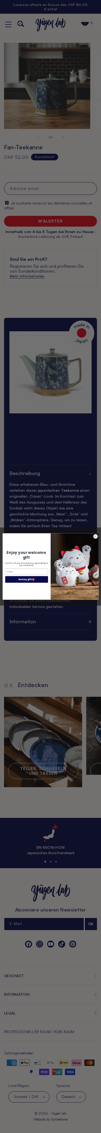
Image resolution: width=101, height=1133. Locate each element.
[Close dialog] (95, 536)
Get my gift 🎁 (26, 579)
